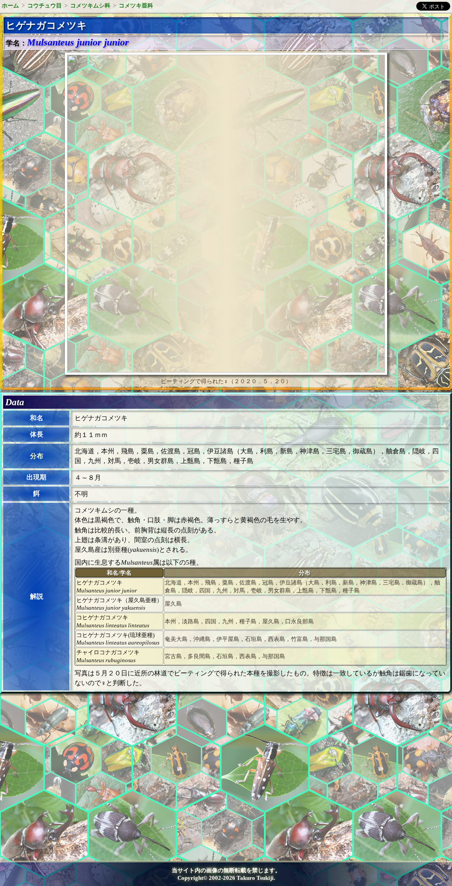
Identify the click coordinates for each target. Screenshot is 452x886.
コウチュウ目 (44, 5)
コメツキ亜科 (136, 5)
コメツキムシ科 (90, 5)
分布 (36, 456)
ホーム (10, 5)
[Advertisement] (78, 773)
